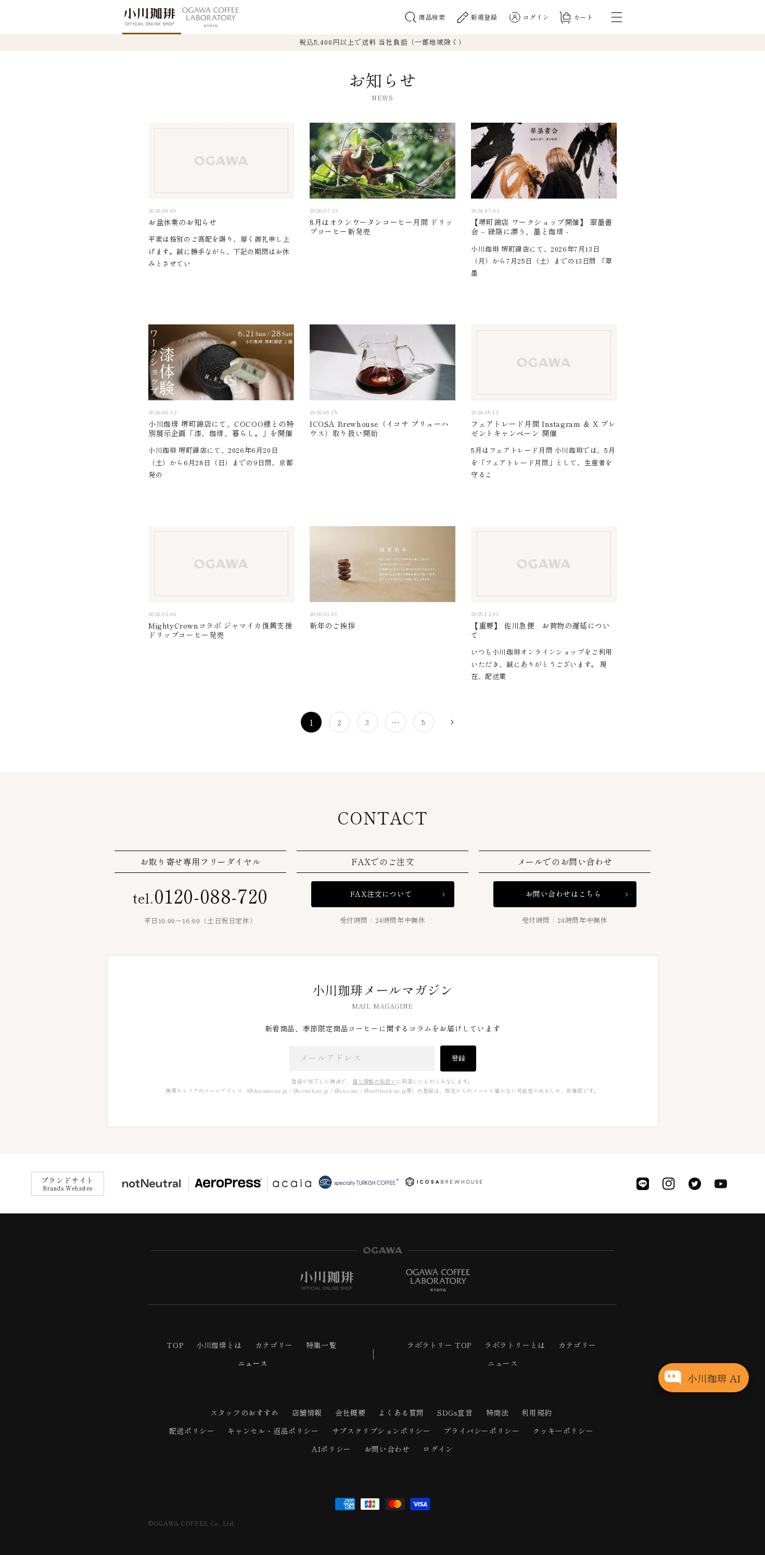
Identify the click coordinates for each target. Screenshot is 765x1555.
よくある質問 (401, 1412)
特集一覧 (321, 1345)
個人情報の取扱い (374, 1081)
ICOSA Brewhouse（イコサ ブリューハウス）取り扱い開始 (379, 428)
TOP (175, 1345)
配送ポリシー (192, 1431)
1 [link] (311, 722)
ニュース (253, 1363)
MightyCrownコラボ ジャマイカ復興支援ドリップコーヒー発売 (220, 630)
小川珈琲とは (219, 1345)
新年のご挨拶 (332, 625)
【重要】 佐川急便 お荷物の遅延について (540, 630)
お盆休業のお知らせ (182, 222)
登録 (458, 1058)
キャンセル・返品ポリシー (272, 1431)
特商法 (497, 1412)
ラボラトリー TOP (439, 1345)
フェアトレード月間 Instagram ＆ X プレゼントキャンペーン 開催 (543, 428)
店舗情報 (307, 1412)
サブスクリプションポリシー (381, 1431)
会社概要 (350, 1412)
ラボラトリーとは (514, 1345)
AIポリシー (331, 1449)
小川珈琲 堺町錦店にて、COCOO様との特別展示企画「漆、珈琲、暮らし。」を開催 (221, 428)
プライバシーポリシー (481, 1431)
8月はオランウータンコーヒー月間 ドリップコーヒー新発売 (381, 226)
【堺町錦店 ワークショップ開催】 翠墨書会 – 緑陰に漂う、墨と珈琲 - (542, 226)
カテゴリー (274, 1345)
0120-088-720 (200, 894)
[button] (425, 17)
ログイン (438, 1449)
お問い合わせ (387, 1449)
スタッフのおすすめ (244, 1412)
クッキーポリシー (562, 1431)
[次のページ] (451, 722)
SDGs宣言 (455, 1412)
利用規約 (536, 1412)
